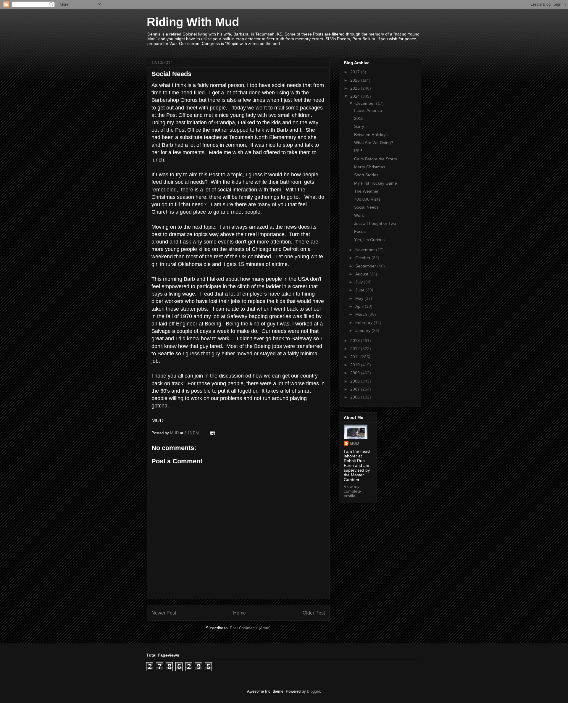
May (359, 298)
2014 (355, 96)
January (363, 330)
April (360, 306)
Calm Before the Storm (375, 159)
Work (359, 215)
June (360, 290)
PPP (358, 150)
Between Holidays (371, 134)
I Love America (368, 110)
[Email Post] (212, 433)
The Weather (366, 191)
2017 (355, 72)
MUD (354, 443)
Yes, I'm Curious (369, 239)
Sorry (359, 126)
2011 (355, 356)
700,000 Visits (367, 199)
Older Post (314, 612)
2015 (355, 88)
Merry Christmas (369, 167)
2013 (355, 340)
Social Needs (366, 207)
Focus (360, 231)
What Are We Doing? (373, 142)
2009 (355, 372)
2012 (355, 348)
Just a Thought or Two (375, 223)
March (361, 314)
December (365, 103)
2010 (355, 364)
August (362, 274)
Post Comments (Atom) (250, 628)
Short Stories (366, 174)
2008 (355, 381)
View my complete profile (352, 491)
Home (239, 612)
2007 (355, 389)
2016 (355, 80)
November (365, 249)
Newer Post (163, 612)
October (363, 257)
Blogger (313, 691)
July (359, 282)
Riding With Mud (193, 21)
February (364, 322)
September (366, 266)
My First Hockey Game (375, 183)
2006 (355, 397)
